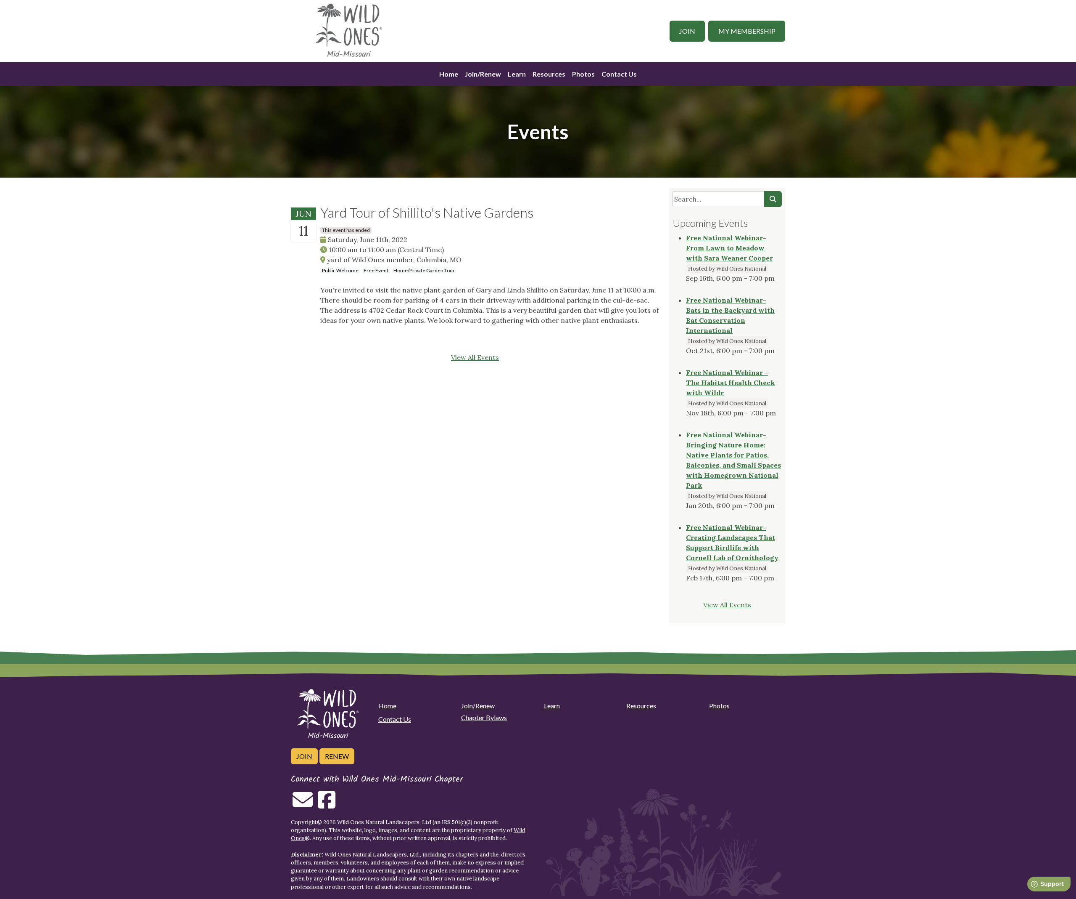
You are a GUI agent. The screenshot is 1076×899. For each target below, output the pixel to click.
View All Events (475, 357)
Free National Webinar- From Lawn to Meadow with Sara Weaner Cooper (729, 248)
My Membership (746, 31)
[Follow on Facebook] (326, 805)
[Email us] (302, 805)
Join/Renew (483, 74)
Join (687, 31)
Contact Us (619, 74)
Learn (517, 74)
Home (448, 74)
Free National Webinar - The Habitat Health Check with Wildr (730, 382)
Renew (337, 756)
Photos (583, 74)
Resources (549, 74)
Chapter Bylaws (484, 717)
